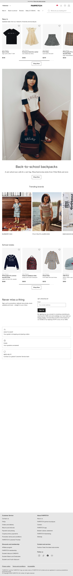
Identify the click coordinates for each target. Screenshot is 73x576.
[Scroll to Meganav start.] (43, 11)
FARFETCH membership (9, 550)
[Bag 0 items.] (69, 6)
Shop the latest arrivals (39, 1)
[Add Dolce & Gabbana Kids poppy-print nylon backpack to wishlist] (39, 250)
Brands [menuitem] (21, 10)
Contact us (5, 518)
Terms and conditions (19, 566)
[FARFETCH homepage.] (36, 5)
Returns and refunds (8, 527)
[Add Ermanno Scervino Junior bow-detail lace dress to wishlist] (39, 26)
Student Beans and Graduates (11, 556)
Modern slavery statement (45, 530)
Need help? (7, 354)
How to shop (8, 332)
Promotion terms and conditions (11, 536)
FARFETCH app (42, 527)
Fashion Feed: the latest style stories (48, 547)
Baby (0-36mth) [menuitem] (31, 10)
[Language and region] (57, 6)
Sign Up (41, 310)
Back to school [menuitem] (12, 10)
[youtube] (52, 556)
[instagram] (39, 556)
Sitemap (39, 536)
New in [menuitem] (4, 10)
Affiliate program (7, 547)
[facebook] (48, 556)
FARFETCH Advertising (44, 533)
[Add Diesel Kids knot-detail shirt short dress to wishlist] (59, 250)
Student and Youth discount (10, 559)
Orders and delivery (8, 524)
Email (39, 301)
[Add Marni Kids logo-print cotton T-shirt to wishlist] (19, 26)
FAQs (5, 343)
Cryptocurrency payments (10, 533)
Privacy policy (6, 566)
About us (40, 518)
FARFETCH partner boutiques (46, 521)
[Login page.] (61, 6)
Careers (39, 524)
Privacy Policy (42, 317)
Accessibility (31, 566)
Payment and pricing (8, 530)
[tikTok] (43, 556)
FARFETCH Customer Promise (11, 539)
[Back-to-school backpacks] (36, 114)
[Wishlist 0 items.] (65, 6)
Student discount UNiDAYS (10, 553)
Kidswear (5, 5)
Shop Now (36, 63)
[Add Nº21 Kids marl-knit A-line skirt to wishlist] (59, 26)
